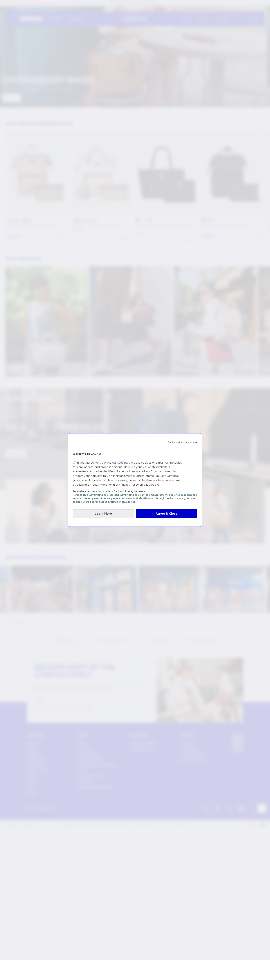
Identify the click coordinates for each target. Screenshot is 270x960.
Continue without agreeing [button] (182, 442)
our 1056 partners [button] (123, 462)
